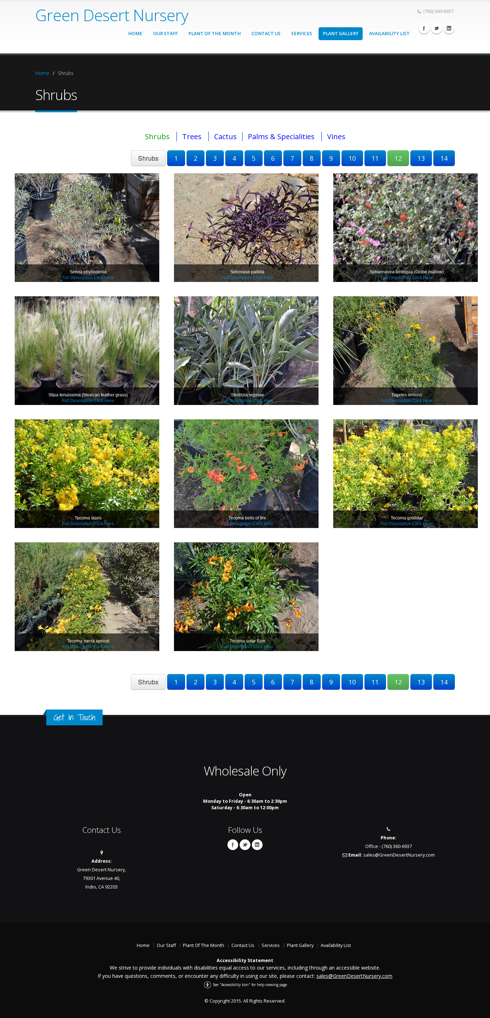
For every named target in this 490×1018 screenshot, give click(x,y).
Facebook (424, 28)
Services (301, 33)
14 (444, 158)
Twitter (436, 28)
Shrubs (157, 136)
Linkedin (449, 28)
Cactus (225, 136)
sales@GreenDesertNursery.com (399, 855)
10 (352, 158)
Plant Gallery (340, 33)
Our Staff (165, 33)
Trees (192, 136)
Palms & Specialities (281, 136)
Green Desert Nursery (111, 15)
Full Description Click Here (88, 277)
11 (375, 158)
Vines (336, 136)
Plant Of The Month (214, 33)
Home (135, 33)
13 (421, 158)
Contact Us (266, 33)
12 (398, 158)
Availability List (389, 33)
